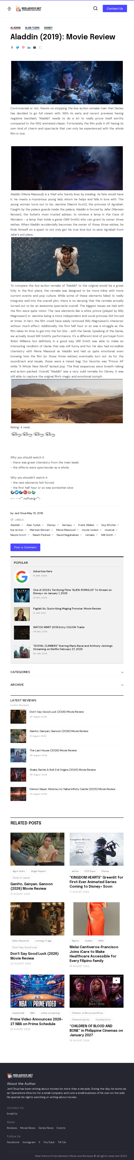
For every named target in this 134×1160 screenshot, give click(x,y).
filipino (75, 940)
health (88, 940)
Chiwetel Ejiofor (81, 1019)
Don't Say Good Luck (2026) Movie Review (57, 712)
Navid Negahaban (68, 535)
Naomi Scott (18, 535)
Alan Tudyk (32, 28)
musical (109, 530)
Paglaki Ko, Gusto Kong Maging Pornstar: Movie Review (67, 608)
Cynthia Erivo (103, 1019)
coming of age (43, 940)
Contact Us (115, 8)
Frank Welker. (86, 525)
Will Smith (107, 535)
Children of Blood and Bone (87, 1012)
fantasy (67, 525)
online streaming (50, 1012)
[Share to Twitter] (17, 47)
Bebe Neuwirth (21, 940)
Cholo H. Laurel (21, 877)
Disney (48, 28)
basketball (18, 1012)
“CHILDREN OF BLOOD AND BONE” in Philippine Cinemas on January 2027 (96, 1030)
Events (61, 1128)
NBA (32, 1012)
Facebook (13, 1142)
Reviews (12, 1128)
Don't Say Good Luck (25, 947)
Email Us (12, 1113)
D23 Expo (90, 871)
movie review (90, 530)
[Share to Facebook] (12, 47)
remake (90, 535)
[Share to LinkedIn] (29, 47)
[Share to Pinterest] (23, 47)
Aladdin (15, 28)
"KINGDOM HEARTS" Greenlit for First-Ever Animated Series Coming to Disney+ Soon (96, 882)
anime (75, 871)
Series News (46, 1128)
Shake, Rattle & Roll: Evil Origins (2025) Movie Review (63, 770)
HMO (101, 940)
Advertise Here (42, 571)
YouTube (49, 1142)
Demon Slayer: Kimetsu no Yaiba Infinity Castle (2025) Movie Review (72, 789)
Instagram (29, 1142)
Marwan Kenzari (40, 530)
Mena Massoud (66, 530)
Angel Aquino (38, 871)
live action (16, 530)
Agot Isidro (19, 871)
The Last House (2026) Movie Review (53, 750)
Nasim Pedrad (41, 535)
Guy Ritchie (108, 525)
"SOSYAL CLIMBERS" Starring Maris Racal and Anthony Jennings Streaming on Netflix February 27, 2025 (73, 647)
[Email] (34, 47)
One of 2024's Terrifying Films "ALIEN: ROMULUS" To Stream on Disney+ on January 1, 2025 (72, 591)
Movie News (27, 1128)
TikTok (62, 1142)
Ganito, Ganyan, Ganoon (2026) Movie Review (59, 731)
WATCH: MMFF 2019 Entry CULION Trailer (59, 627)
